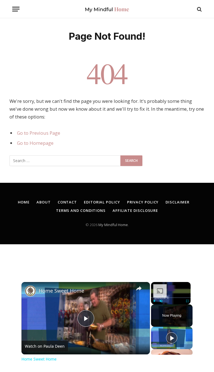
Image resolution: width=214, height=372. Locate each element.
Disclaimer (177, 202)
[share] (139, 288)
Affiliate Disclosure (135, 210)
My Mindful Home (113, 224)
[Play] (154, 301)
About (44, 202)
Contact (67, 202)
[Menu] (16, 9)
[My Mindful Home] (107, 9)
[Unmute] (161, 301)
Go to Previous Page (38, 133)
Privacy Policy (143, 202)
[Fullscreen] (187, 301)
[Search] (199, 9)
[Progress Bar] (171, 297)
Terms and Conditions (81, 210)
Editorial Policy (102, 202)
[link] (30, 291)
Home (24, 202)
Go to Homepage (35, 143)
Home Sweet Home (61, 290)
